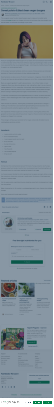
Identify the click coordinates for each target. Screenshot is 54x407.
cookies (6, 401)
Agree (47, 402)
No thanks (37, 402)
